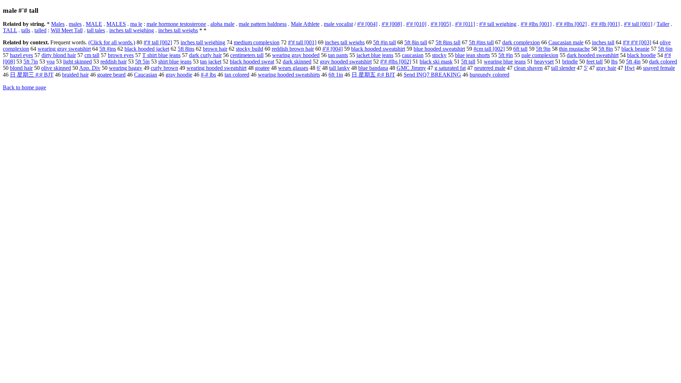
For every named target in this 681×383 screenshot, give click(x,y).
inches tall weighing (131, 30)
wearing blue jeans (505, 62)
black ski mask (436, 62)
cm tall (91, 55)
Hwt (630, 68)
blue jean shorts (472, 55)
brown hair (215, 49)
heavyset (544, 62)
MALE (94, 24)
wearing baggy (125, 68)
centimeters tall (247, 55)
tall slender (563, 68)
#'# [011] (465, 24)
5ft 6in (665, 49)
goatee (262, 68)
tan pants (338, 55)
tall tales (96, 30)
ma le (136, 24)
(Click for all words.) (111, 42)
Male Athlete (305, 24)
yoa (50, 62)
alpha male (222, 24)
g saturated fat (450, 68)
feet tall (594, 62)
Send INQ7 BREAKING (432, 75)
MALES (116, 24)
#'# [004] (367, 24)
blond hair (21, 68)
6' (319, 68)
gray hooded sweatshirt (346, 62)
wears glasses (293, 68)
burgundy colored (489, 75)
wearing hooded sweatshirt (217, 68)
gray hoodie (179, 75)
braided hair (75, 75)
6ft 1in (335, 75)
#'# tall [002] (158, 42)
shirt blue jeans (175, 62)
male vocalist (338, 24)
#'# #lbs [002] (571, 24)
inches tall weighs (178, 30)
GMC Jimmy (411, 68)
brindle (570, 62)
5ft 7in (30, 62)
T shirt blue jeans (161, 55)
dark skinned (297, 62)
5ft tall (468, 62)
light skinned (77, 62)
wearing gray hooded (296, 55)
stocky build (249, 49)
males (75, 24)
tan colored (237, 75)
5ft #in (505, 55)
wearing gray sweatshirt (64, 49)
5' (586, 68)
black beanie (635, 49)
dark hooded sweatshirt (593, 55)
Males (58, 24)
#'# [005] (441, 24)
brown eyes (121, 55)
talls (25, 30)
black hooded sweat (252, 62)
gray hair (606, 68)
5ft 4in (633, 62)
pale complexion (539, 55)
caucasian (412, 55)
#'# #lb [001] (605, 24)
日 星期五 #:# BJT (373, 75)
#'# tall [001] (638, 24)
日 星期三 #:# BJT (32, 75)
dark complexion (521, 42)
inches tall (603, 42)
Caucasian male (565, 42)
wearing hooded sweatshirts (289, 75)
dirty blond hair (58, 55)
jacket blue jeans (374, 55)
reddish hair (113, 62)
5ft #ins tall (481, 42)
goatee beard (111, 75)
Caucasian (145, 75)
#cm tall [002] (489, 49)
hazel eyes (21, 55)
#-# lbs (208, 75)
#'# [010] (416, 24)
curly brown (164, 68)
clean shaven (528, 68)
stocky (439, 55)
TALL (10, 30)
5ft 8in (605, 49)
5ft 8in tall (415, 42)
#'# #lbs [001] (536, 24)
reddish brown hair (293, 49)
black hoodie (641, 55)
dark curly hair (205, 55)
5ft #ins (107, 49)
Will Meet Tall (67, 30)
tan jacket (210, 62)
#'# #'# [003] (637, 42)
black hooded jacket (146, 49)
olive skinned (56, 68)
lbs (614, 62)
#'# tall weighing (497, 24)
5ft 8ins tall (448, 42)
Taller (663, 24)
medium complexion (256, 42)
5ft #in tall (384, 42)
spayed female (659, 68)
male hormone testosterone (176, 24)
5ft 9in (543, 49)
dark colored (663, 62)
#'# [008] (392, 24)
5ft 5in (142, 62)
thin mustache (574, 49)
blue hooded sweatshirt (439, 49)
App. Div (89, 68)
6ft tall (520, 49)
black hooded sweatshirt (378, 49)
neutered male (489, 68)
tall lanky (339, 68)
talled (40, 30)
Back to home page (24, 87)
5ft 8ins (186, 49)
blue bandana (373, 68)
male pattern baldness (263, 24)
